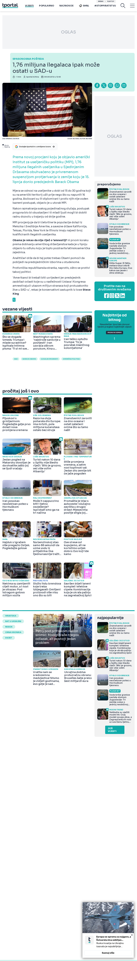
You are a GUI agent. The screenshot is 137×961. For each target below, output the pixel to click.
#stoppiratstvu (105, 5)
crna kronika (13, 632)
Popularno (46, 5)
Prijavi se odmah (114, 332)
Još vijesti (112, 730)
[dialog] (108, 930)
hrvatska (10, 616)
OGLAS (68, 32)
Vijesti (29, 5)
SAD (16, 359)
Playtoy (110, 1)
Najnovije (66, 5)
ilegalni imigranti (49, 359)
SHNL (86, 5)
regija (8, 627)
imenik (100, 1)
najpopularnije (110, 618)
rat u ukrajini (13, 621)
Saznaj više (108, 952)
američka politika (71, 359)
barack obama (29, 359)
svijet (8, 638)
